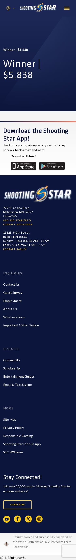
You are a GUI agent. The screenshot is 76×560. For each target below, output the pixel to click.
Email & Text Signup (17, 384)
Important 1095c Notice (21, 325)
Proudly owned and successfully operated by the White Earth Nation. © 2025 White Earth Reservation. (42, 541)
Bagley (16, 17)
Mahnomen (19, 25)
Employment (12, 301)
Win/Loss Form (14, 317)
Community (11, 360)
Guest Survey (12, 292)
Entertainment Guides (19, 376)
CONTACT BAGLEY (15, 249)
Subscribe (17, 504)
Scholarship (11, 368)
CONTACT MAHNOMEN (18, 224)
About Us (10, 309)
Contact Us (11, 284)
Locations (10, 8)
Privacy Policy (13, 427)
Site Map (9, 419)
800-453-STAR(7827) (17, 220)
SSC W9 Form (13, 452)
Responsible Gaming (18, 436)
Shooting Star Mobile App (22, 444)
